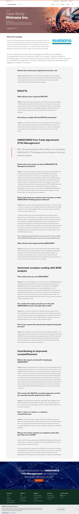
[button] (53, 4)
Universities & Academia (38, 500)
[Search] (72, 4)
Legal (21, 495)
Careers (8, 498)
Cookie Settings (60, 509)
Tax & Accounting (23, 497)
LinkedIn (63, 495)
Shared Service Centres (38, 497)
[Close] (77, 509)
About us (8, 495)
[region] (39, 509)
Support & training (50, 497)
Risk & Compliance (23, 500)
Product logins (49, 495)
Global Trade (22, 498)
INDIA (20, 4)
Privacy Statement (12, 512)
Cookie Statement (5, 512)
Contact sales (49, 498)
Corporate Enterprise (37, 495)
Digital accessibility (10, 500)
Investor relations (10, 502)
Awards (8, 497)
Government (36, 498)
